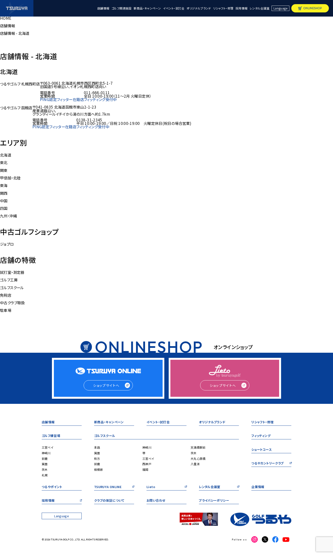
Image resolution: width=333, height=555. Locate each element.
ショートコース (261, 450)
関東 (4, 170)
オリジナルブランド (198, 8)
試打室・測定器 (12, 272)
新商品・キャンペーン (147, 8)
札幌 (45, 475)
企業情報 (257, 487)
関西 (4, 193)
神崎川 (46, 453)
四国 (4, 208)
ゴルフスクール (12, 287)
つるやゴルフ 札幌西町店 (20, 83)
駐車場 (5, 310)
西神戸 (146, 464)
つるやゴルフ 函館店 (16, 107)
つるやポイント (52, 487)
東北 (4, 162)
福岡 (145, 469)
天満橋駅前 (198, 447)
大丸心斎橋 (198, 458)
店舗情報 (103, 8)
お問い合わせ (156, 501)
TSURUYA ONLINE (108, 487)
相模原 (98, 469)
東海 (4, 185)
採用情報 (241, 8)
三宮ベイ (47, 447)
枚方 (97, 458)
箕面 (45, 464)
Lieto (151, 487)
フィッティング (261, 436)
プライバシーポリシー (214, 501)
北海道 (5, 154)
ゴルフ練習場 (51, 436)
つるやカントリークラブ (267, 463)
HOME (5, 18)
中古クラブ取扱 (12, 302)
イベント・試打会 (174, 8)
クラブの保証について (109, 501)
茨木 (45, 469)
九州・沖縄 (8, 215)
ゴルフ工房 (9, 279)
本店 (97, 447)
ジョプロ (7, 244)
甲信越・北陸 (10, 177)
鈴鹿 (45, 458)
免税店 (5, 295)
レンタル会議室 (260, 8)
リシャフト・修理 (223, 8)
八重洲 (195, 464)
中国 (4, 200)
